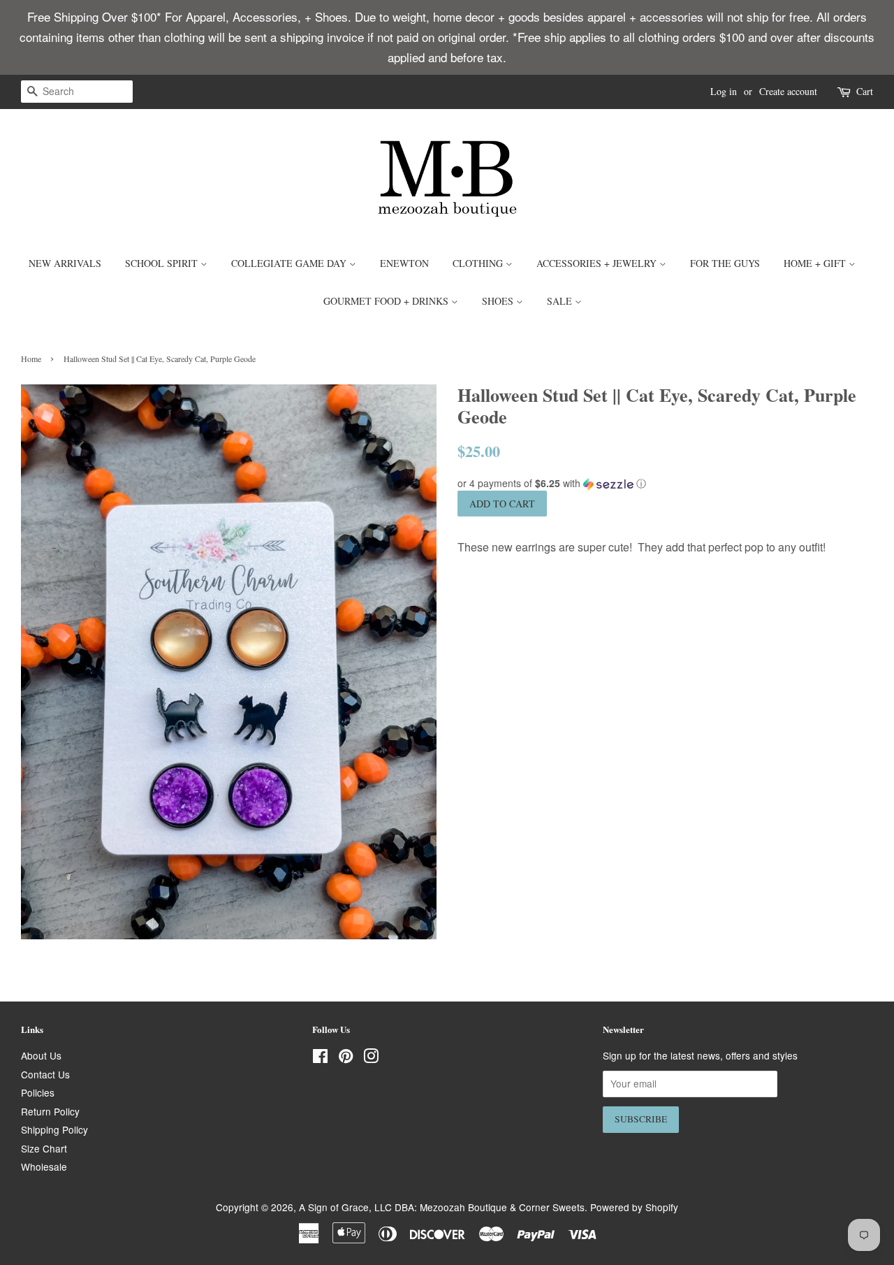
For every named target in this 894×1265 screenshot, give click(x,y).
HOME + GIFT (816, 263)
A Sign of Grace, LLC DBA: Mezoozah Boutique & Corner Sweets (442, 1207)
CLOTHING (479, 263)
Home (31, 358)
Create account (788, 91)
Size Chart (44, 1148)
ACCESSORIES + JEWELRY (597, 263)
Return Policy (50, 1111)
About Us (41, 1055)
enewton (404, 263)
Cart (864, 91)
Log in (723, 91)
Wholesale (44, 1166)
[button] (665, 483)
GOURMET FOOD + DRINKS (387, 301)
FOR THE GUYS (725, 263)
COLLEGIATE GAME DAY (290, 263)
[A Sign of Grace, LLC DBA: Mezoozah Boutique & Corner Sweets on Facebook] (320, 1058)
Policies (37, 1092)
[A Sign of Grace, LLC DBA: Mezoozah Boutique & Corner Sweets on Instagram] (371, 1058)
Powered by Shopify (634, 1207)
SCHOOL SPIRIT (162, 263)
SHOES (499, 301)
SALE (561, 301)
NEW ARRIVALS (65, 263)
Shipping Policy (54, 1129)
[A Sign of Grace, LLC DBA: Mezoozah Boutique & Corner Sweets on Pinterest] (345, 1058)
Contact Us (45, 1074)
